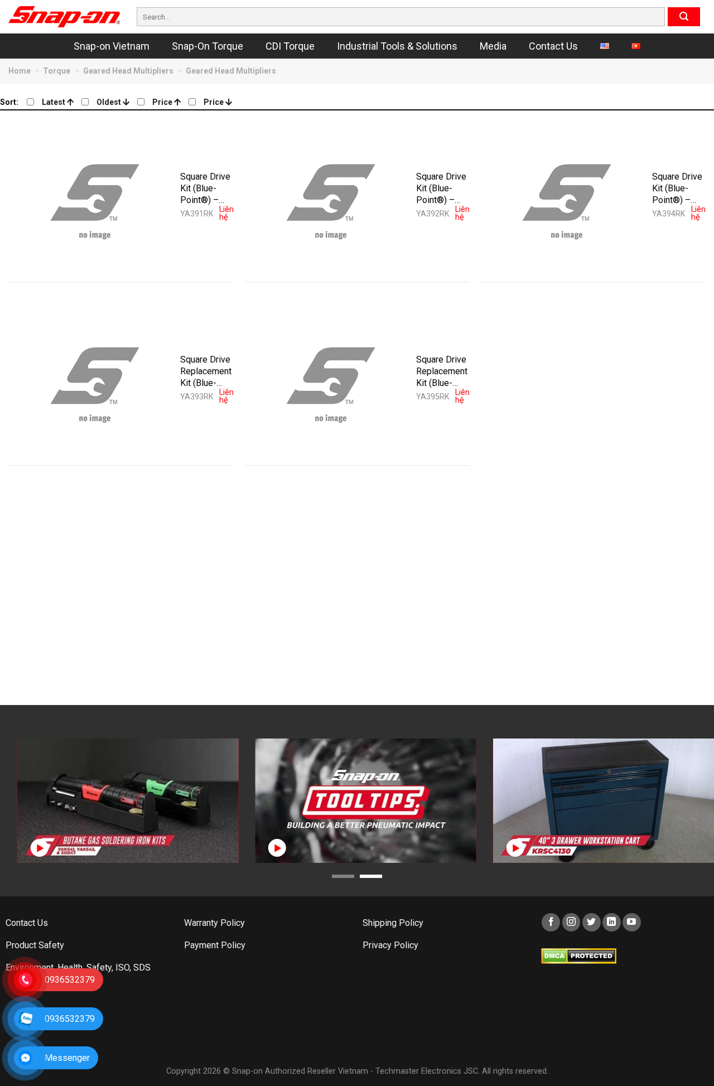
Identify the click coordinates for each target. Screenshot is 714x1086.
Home (19, 70)
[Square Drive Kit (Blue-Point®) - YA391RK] (94, 196)
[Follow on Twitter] (591, 922)
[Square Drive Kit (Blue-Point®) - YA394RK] (566, 196)
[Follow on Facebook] (551, 922)
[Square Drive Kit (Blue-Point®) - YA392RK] (330, 196)
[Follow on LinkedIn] (611, 922)
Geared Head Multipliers (128, 70)
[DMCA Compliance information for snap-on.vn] (578, 955)
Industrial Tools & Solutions (397, 46)
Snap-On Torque (207, 46)
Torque (56, 70)
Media (493, 46)
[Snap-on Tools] (64, 16)
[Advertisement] (343, 593)
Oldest (110, 102)
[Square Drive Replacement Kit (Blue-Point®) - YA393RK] (94, 379)
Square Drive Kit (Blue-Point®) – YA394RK (677, 188)
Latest (54, 102)
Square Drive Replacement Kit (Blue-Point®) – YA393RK (205, 371)
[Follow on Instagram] (571, 922)
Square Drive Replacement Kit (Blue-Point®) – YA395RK (441, 371)
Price (163, 102)
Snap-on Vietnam (111, 46)
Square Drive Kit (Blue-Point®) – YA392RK (441, 188)
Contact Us (553, 46)
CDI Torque (290, 46)
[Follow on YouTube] (632, 922)
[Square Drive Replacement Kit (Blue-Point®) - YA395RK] (330, 379)
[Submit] (684, 16)
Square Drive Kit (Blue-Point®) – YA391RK (205, 188)
